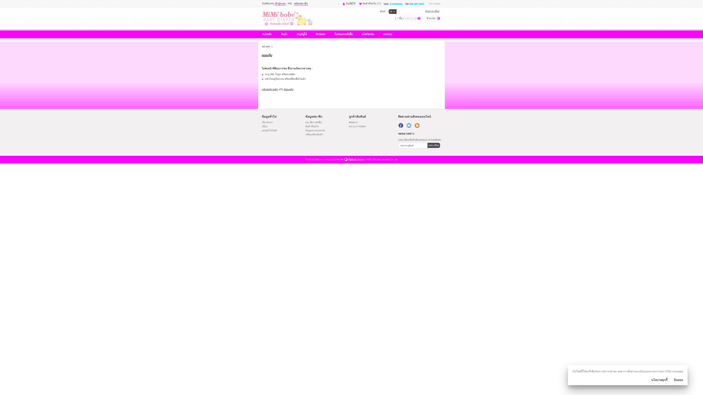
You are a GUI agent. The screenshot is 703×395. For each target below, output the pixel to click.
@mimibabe (396, 3)
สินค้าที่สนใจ (372, 3)
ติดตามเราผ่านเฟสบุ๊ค (401, 125)
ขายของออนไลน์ (331, 159)
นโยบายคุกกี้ (659, 379)
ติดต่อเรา (321, 34)
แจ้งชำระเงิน (368, 34)
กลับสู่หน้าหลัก (270, 89)
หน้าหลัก (267, 34)
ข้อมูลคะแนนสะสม (315, 130)
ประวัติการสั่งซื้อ (313, 122)
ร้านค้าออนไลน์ (312, 159)
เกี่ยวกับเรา (267, 122)
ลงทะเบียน (433, 145)
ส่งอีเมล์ (409, 125)
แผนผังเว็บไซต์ (269, 130)
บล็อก (265, 126)
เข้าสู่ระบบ (280, 3)
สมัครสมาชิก (301, 3)
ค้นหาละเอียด (432, 11)
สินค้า (284, 34)
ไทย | (431, 4)
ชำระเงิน (431, 18)
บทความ (387, 34)
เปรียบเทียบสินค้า (314, 134)
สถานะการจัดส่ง (357, 126)
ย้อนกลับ (288, 89)
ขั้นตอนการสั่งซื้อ (343, 34)
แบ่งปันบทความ (417, 125)
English (437, 4)
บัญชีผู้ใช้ (350, 3)
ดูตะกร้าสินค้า (419, 18)
